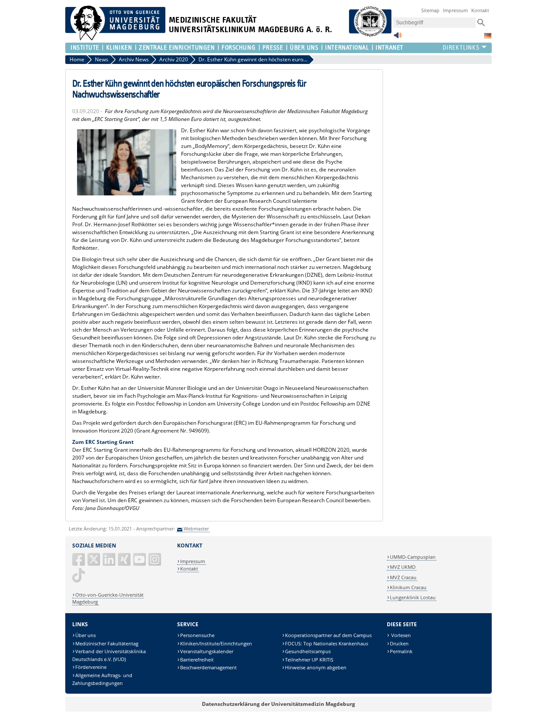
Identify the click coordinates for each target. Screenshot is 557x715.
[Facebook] (79, 563)
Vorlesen (400, 635)
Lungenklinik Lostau (413, 597)
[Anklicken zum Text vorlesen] (397, 37)
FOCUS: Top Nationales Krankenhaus (326, 643)
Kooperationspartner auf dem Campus (328, 635)
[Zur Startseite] (115, 38)
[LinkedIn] (110, 563)
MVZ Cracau (403, 577)
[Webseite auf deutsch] (488, 36)
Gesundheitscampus (308, 651)
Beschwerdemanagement (208, 667)
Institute (84, 47)
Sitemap (430, 10)
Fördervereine (91, 667)
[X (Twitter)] (94, 563)
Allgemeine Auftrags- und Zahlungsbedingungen (102, 679)
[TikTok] (79, 578)
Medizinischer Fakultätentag (106, 643)
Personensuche (197, 635)
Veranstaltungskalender (206, 651)
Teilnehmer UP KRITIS (309, 659)
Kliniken (119, 47)
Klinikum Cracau (408, 587)
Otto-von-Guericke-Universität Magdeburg (108, 598)
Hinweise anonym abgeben (315, 667)
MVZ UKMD (403, 567)
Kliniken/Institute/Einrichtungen (216, 643)
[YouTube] (140, 563)
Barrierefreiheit (197, 659)
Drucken (399, 643)
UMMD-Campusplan (413, 557)
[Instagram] (155, 563)
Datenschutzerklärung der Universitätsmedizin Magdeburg (278, 704)
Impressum (455, 10)
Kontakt (480, 10)
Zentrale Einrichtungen (177, 47)
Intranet (389, 47)
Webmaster (196, 528)
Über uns (85, 635)
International (347, 47)
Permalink (401, 651)
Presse (272, 47)
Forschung (238, 47)
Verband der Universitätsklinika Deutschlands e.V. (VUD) (109, 655)
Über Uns (304, 47)
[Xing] (125, 563)
